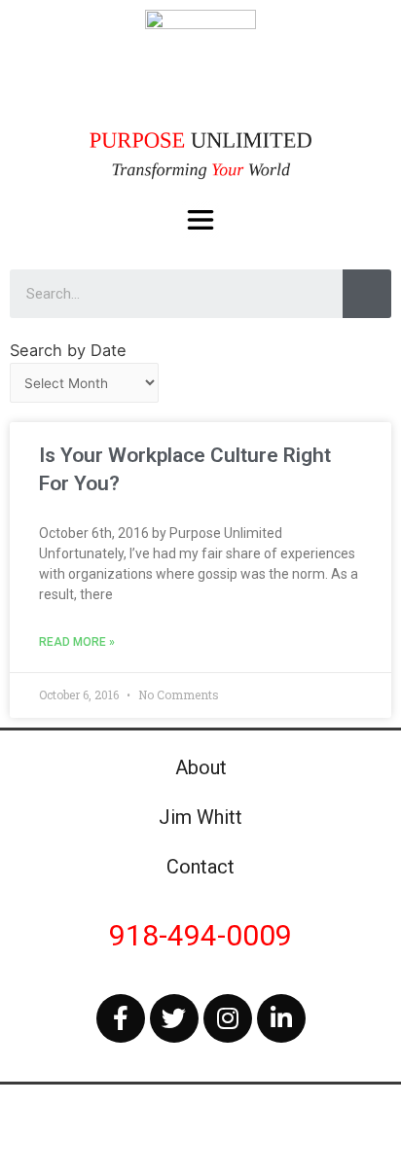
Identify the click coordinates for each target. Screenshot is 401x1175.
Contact (200, 866)
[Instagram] (227, 1018)
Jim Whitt (200, 817)
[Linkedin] (281, 1018)
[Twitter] (174, 1018)
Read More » (77, 642)
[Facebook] (120, 1018)
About (201, 767)
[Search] (367, 293)
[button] (201, 220)
